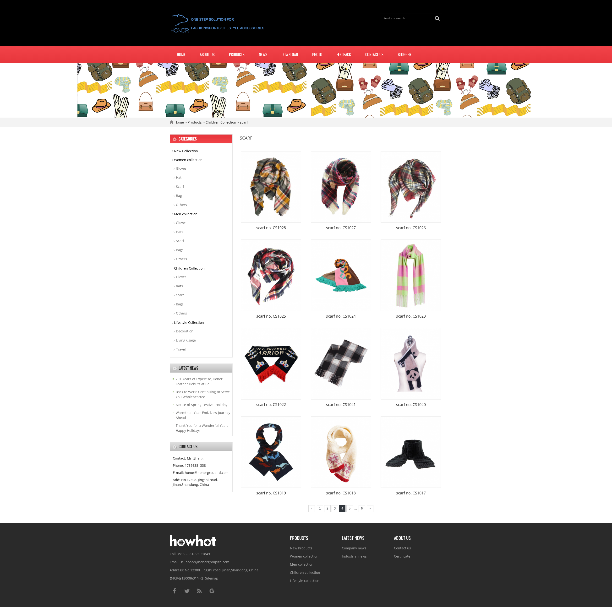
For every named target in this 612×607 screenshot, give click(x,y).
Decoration (184, 331)
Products (237, 54)
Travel (181, 349)
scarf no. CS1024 (341, 316)
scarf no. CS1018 (341, 493)
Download (290, 54)
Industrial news (354, 556)
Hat (178, 177)
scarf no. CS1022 (271, 404)
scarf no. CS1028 (271, 227)
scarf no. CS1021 (341, 404)
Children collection (305, 572)
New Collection (186, 151)
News (263, 54)
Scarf (180, 186)
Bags (180, 250)
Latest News (353, 537)
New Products (301, 548)
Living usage (186, 340)
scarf (243, 122)
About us (207, 54)
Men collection (185, 214)
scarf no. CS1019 (271, 493)
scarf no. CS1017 (411, 493)
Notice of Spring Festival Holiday (201, 404)
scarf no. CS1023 (411, 316)
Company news (354, 548)
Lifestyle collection (304, 580)
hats (179, 286)
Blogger (404, 54)
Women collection (188, 159)
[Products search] (438, 18)
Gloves (181, 168)
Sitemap (211, 578)
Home (181, 54)
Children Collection (221, 122)
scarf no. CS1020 (411, 404)
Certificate (402, 556)
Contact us (374, 54)
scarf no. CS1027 (341, 227)
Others (181, 204)
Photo (317, 54)
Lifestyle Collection (189, 322)
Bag (179, 195)
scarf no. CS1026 (411, 227)
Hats (179, 231)
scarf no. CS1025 (271, 316)
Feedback (344, 54)
